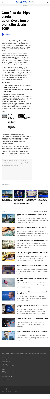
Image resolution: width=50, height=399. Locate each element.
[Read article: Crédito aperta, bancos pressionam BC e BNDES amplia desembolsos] (8, 231)
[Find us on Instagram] (4, 389)
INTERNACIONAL (18, 196)
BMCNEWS (8, 34)
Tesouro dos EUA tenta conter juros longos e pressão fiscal (32, 240)
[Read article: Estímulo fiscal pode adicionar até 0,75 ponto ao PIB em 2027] (7, 194)
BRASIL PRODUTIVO (31, 196)
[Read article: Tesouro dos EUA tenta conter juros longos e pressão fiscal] (8, 244)
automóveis (7, 184)
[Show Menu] (2, 2)
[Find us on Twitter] (9, 389)
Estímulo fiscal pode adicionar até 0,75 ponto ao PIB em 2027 (7, 200)
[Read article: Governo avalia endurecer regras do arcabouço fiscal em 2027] (8, 335)
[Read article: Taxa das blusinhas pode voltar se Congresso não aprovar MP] (8, 322)
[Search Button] (47, 2)
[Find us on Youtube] (2, 389)
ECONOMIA (5, 196)
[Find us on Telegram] (6, 389)
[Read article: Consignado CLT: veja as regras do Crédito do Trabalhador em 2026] (8, 309)
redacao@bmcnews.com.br (7, 372)
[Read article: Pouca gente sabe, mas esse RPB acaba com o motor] (21, 116)
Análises (36, 211)
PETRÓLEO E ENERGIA (42, 196)
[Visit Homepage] (25, 2)
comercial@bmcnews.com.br (7, 376)
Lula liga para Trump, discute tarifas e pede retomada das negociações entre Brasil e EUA (19, 202)
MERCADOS (46, 211)
